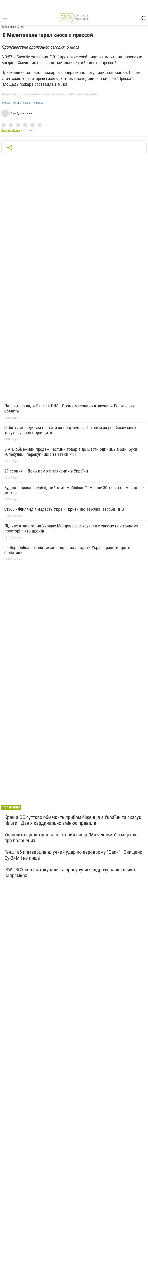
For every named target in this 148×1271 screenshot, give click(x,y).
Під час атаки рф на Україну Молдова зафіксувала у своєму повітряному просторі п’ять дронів (71, 528)
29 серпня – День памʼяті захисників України (46, 471)
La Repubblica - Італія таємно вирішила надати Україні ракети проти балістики (67, 550)
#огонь (17, 102)
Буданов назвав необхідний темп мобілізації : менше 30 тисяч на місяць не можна (74, 490)
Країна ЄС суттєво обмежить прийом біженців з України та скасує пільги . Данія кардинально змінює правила (72, 820)
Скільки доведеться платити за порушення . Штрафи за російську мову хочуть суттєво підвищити (70, 430)
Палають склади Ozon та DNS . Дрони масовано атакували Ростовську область (69, 408)
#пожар (5, 102)
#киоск (27, 102)
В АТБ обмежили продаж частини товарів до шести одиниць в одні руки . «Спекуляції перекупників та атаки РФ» (72, 452)
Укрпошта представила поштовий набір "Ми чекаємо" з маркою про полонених (71, 837)
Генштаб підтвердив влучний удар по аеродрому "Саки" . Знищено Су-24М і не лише (73, 855)
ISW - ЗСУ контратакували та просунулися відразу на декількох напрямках (70, 872)
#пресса (38, 102)
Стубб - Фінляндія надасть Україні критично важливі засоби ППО (64, 509)
